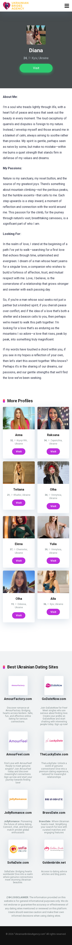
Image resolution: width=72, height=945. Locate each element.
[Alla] (53, 592)
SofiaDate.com (18, 862)
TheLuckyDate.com (54, 754)
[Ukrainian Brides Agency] (16, 5)
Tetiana (18, 489)
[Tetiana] (19, 483)
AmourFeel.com (18, 754)
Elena (19, 544)
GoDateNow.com (54, 699)
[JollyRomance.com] (18, 808)
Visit (36, 68)
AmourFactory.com (18, 699)
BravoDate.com (54, 812)
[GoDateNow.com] (54, 694)
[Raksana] (53, 428)
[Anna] (19, 428)
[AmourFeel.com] (18, 749)
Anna (18, 435)
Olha (53, 489)
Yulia (53, 544)
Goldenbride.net (54, 862)
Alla (53, 599)
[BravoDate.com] (54, 808)
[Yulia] (53, 537)
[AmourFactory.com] (18, 694)
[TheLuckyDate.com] (54, 749)
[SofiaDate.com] (18, 858)
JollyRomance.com (18, 812)
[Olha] (53, 483)
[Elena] (19, 537)
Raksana (53, 435)
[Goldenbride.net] (54, 858)
